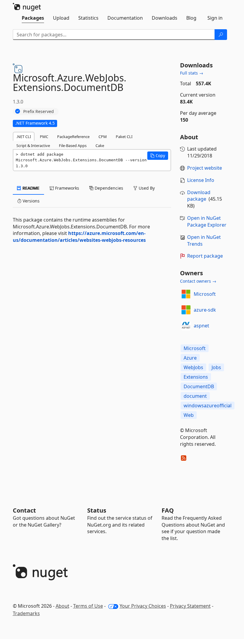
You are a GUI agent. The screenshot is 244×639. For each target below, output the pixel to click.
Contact (24, 510)
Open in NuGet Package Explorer (206, 221)
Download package (198, 195)
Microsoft (205, 294)
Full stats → (191, 73)
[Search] (221, 34)
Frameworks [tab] (66, 188)
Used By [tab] (146, 188)
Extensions (196, 377)
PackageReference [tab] (73, 136)
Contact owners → (198, 281)
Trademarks (26, 613)
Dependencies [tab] (108, 188)
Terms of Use (88, 606)
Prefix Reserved (38, 111)
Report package (205, 256)
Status (96, 510)
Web (189, 415)
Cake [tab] (100, 145)
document (195, 396)
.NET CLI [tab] (23, 136)
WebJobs (193, 367)
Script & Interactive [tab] (33, 145)
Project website (204, 168)
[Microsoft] (186, 294)
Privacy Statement (190, 606)
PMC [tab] (44, 136)
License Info (200, 180)
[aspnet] (186, 325)
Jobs (216, 367)
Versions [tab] (30, 201)
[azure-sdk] (186, 309)
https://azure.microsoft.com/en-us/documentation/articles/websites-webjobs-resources (79, 236)
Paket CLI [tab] (124, 136)
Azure (190, 358)
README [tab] (30, 188)
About (62, 606)
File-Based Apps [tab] (73, 145)
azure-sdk (205, 310)
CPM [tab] (102, 136)
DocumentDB (199, 386)
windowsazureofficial (208, 405)
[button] (157, 155)
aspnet (201, 325)
